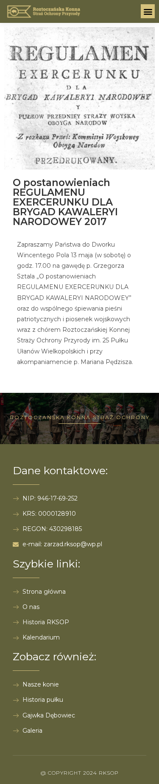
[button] (148, 11)
